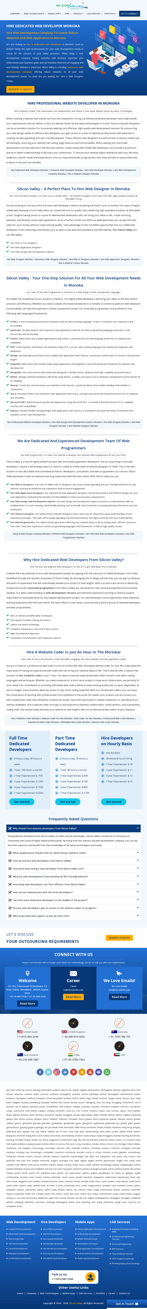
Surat (113, 1185)
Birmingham (113, 1094)
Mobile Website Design (87, 1239)
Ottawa (115, 1164)
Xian (93, 1202)
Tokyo (89, 1189)
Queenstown (75, 1173)
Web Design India (16, 1239)
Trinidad (40, 1193)
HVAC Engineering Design (123, 1258)
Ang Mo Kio (66, 1090)
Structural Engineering (121, 1244)
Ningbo (119, 1160)
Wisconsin (40, 1202)
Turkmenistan (105, 1193)
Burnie (66, 1102)
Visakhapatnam (102, 1198)
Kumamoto (135, 1135)
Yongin (118, 1202)
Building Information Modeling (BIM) (125, 1230)
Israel (70, 1131)
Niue (126, 1160)
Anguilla (83, 1090)
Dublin (96, 1115)
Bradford (31, 1098)
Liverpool (103, 1139)
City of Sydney (21, 1106)
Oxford (137, 1164)
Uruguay (136, 1193)
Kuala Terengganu (105, 1135)
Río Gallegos (127, 1173)
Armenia (28, 1094)
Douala (76, 1115)
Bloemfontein (126, 1094)
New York (20, 1160)
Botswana (21, 1098)
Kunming (10, 1139)
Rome (31, 1177)
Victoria (62, 1198)
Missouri (60, 1148)
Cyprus (123, 1110)
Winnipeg (19, 1202)
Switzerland (30, 1189)
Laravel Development (18, 1248)
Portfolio (100, 1293)
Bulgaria (16, 1102)
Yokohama (108, 1202)
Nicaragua (63, 1160)
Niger (76, 1160)
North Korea (33, 1164)
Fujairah (113, 1119)
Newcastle (44, 1160)
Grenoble (46, 1123)
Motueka (106, 1152)
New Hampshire (102, 1156)
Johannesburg (91, 1131)
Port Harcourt (51, 1169)
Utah (23, 1198)
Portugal (94, 1169)
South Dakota (122, 1181)
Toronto (116, 1189)
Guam (78, 1123)
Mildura (136, 1144)
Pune (53, 1173)
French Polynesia (100, 1119)
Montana (10, 1152)
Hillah (77, 1127)
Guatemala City (112, 1123)
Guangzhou (87, 1123)
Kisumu (137, 1131)
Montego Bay (22, 1152)
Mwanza (55, 1156)
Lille (79, 1139)
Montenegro (36, 1152)
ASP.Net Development (18, 1243)
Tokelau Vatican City (67, 1189)
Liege (75, 1139)
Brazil (49, 1098)
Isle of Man (61, 1131)
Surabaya (106, 1185)
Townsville (135, 1189)
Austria (84, 1094)
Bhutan (103, 1094)
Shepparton (98, 1177)
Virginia (91, 1198)
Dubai (83, 1115)
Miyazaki (76, 1148)
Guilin (130, 1123)
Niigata (91, 1160)
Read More (27, 1003)
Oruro (81, 1164)
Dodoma (25, 1115)
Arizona (9, 1094)
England (126, 1115)
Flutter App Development (88, 1258)
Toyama (9, 1193)
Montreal (59, 1152)
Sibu (138, 1177)
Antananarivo (94, 1090)
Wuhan (71, 1202)
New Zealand (33, 1160)
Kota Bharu (56, 1135)
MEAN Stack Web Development (22, 1234)
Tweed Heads (126, 1193)
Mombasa (95, 1148)
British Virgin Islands (89, 1098)
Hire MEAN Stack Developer (55, 1258)
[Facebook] (40, 1072)
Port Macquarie (65, 1169)
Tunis (77, 1193)
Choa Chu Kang (103, 1102)
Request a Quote (20, 89)
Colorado (95, 1106)
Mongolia (125, 1148)
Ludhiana (22, 1144)
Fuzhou (129, 1119)
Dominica (39, 1115)
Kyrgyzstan (54, 1139)
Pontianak (18, 1169)
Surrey (130, 1185)
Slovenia (53, 1181)
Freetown (63, 1119)
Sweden (20, 1189)
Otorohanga (105, 1164)
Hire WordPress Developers (55, 1248)
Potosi (111, 1169)
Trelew (28, 1193)
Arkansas (19, 1094)
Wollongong (61, 1202)
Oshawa (95, 1164)
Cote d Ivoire (82, 1110)
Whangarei (125, 1198)
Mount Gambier (119, 1152)
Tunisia (83, 1193)
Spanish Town (39, 1185)
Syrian (54, 1189)
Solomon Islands (72, 1181)
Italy (76, 1131)
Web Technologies (49, 1293)
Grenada (37, 1123)
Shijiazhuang (123, 1177)
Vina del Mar (81, 1198)
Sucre (77, 1185)
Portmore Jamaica (81, 1169)
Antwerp (117, 1090)
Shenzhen (87, 1177)
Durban (111, 1115)
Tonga (96, 1189)
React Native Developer (88, 1243)
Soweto (22, 1185)
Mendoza (86, 1144)
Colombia (85, 1106)
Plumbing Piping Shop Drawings (125, 1263)
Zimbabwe (11, 1206)
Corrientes (60, 1110)
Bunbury (25, 1102)
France (46, 1119)
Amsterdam (46, 1090)
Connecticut (18, 1110)
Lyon (72, 1144)
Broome (103, 1098)
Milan (130, 1144)
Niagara (54, 1160)
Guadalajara (56, 1123)
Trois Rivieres (57, 1193)
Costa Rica (70, 1110)
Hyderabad (11, 1131)
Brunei (118, 1098)
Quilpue (94, 1173)
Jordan (115, 1131)
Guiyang (23, 1127)
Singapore (22, 1181)
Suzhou (137, 1185)
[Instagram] (57, 1072)
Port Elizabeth (37, 1169)
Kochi (39, 1135)
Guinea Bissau (12, 1127)
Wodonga (50, 1202)
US (15, 1198)
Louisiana (130, 1139)
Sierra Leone (11, 1181)
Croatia (101, 1110)
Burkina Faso (56, 1102)
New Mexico (129, 1156)
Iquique (26, 1131)
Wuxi (78, 1202)
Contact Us (124, 1293)
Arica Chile (135, 1090)
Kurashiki (19, 1139)
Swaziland (10, 1189)
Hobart (100, 1127)
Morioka (80, 1152)
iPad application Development (91, 1248)
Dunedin (103, 1115)
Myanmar (65, 1156)
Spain (29, 1185)
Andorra (56, 1090)
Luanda (14, 1144)
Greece (18, 1123)
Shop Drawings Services (122, 1253)
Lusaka (38, 1144)
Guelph (124, 1123)
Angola (75, 1090)
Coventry (93, 1110)
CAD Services (85, 1293)
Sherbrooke (110, 1177)
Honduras (116, 1127)
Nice (71, 1160)
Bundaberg (35, 1102)
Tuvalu (115, 1193)
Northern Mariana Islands (51, 1164)
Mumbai (20, 1156)
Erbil (16, 1119)
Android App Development (89, 1234)
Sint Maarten (34, 1181)
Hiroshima (91, 1127)
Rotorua (46, 1177)
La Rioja (78, 1144)
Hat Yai (48, 1127)
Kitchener (21, 1135)
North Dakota (21, 1164)
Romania (24, 1177)
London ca (120, 1139)
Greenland (27, 1123)
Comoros (124, 1106)
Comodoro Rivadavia (109, 1106)
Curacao (115, 1110)
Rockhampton (12, 1177)
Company (31, 1293)
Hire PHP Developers (52, 1234)
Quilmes (85, 1173)
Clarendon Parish (37, 1106)
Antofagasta (106, 1090)
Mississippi (50, 1148)
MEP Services (118, 1249)
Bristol (75, 1098)
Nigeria (83, 1160)
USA (18, 1198)
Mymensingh (77, 1156)
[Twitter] (48, 1072)
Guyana (31, 1127)
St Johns (59, 1185)
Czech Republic (133, 1110)
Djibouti (16, 1115)
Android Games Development (90, 1253)
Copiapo (41, 1110)
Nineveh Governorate (105, 1160)
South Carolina (108, 1181)
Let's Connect (129, 13)
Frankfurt (54, 1119)
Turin (89, 1193)
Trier (33, 1193)
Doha (32, 1115)
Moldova (85, 1148)
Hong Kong (127, 1127)
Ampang (36, 1090)
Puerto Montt (21, 1173)
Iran (32, 1131)
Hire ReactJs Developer (53, 1243)
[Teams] (98, 1072)
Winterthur (29, 1202)
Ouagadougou (126, 1164)
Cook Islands (31, 1110)
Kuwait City (37, 1139)
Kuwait (27, 1139)
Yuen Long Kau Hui (131, 1202)
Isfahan (51, 1131)
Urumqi (9, 1198)
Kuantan (117, 1135)
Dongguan (67, 1115)
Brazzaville (57, 1098)
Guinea (137, 1123)
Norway (67, 1164)
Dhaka (9, 1115)
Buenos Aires (129, 1098)
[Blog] (82, 1072)
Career (111, 1293)
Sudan (84, 1185)
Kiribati (123, 1131)
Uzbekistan (43, 1198)
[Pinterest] (73, 1072)
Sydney (40, 1189)
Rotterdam (56, 1177)
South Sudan (12, 1185)
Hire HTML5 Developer (52, 1229)
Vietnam (70, 1198)
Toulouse (126, 1189)
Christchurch (128, 1102)
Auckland (54, 1094)
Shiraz (132, 1177)
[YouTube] (90, 1072)
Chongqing (116, 1102)
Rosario (38, 1177)
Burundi (73, 1102)
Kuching (125, 1135)
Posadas (103, 1169)
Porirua (27, 1169)
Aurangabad (65, 1094)
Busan (81, 1102)
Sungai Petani (94, 1185)
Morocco (90, 1152)
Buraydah (45, 1102)
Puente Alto (128, 1169)
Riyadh (137, 1173)
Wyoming (86, 1202)
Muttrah (46, 1156)
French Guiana (85, 1119)
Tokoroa (82, 1189)
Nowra (75, 1164)
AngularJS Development (19, 1253)
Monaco (106, 1148)
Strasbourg (69, 1185)
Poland (9, 1169)
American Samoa (24, 1090)
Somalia (84, 1181)
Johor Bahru (105, 1131)
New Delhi (89, 1156)
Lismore (85, 1139)
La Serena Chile (62, 1144)
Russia (71, 1177)
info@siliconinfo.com (119, 989)
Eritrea (22, 1119)
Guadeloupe (69, 1123)
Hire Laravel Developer (53, 1239)
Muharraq (10, 1156)
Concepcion (135, 1106)
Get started (21, 802)
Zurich (19, 1206)
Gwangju (40, 1127)
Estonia (29, 1119)
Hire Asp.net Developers (53, 1253)
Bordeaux (10, 1098)
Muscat (37, 1156)
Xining (99, 1202)
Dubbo (89, 1115)
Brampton (40, 1098)
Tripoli (47, 1193)
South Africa (94, 1181)
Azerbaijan (94, 1094)
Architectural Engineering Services (123, 1237)
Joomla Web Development (20, 1258)
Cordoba (50, 1110)
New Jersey (117, 1156)
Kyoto (45, 1139)
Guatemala (99, 1123)
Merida (95, 1144)
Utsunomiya (31, 1198)
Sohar (61, 1181)
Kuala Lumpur (90, 1135)
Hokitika (107, 1127)
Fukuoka (121, 1119)
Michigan (122, 1144)
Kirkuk (129, 1131)
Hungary (136, 1127)
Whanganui (115, 1198)
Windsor (10, 1202)
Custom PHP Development (20, 1229)
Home (20, 1293)
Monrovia (135, 1148)
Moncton (115, 1148)
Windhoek (135, 1198)
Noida (131, 1160)
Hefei (61, 1127)
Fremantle (73, 1119)
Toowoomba (106, 1189)
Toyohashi (19, 1193)
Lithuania (94, 1139)
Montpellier (48, 1152)
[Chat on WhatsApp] (107, 1072)
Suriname (121, 1185)
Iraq (37, 1131)
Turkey (95, 1193)
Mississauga (37, 1148)
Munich (29, 1156)
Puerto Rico (34, 1173)
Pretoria (118, 1169)
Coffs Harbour (65, 1106)
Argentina (125, 1090)
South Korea (134, 1181)
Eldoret (119, 1115)
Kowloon (79, 1135)
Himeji (83, 1127)
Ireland (43, 1131)
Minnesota (11, 1148)
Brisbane (67, 1098)
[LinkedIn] (65, 1072)
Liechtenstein (66, 1139)
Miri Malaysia (24, 1148)
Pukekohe (45, 1173)
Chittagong (90, 1102)
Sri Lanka (50, 1185)
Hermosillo (69, 1127)
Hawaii (55, 1127)
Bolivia (137, 1094)
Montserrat (70, 1152)
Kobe (34, 1135)
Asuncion (44, 1094)
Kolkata (46, 1135)
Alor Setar (10, 1090)
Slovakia (45, 1181)
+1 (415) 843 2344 (62, 1279)
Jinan (82, 1131)
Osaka (88, 1164)
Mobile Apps (69, 1293)
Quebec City (62, 1173)
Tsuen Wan (69, 1193)
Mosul (98, 1152)
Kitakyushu (11, 1135)
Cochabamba (52, 1106)
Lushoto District (48, 1144)
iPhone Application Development (92, 1229)
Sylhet (47, 1189)
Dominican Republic (53, 1115)
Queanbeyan (104, 1173)
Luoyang (30, 1144)
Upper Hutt (53, 1198)
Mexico (102, 1144)
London (111, 1139)
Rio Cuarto (116, 1173)
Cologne (76, 1106)
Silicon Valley (75, 1303)
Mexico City (112, 1144)
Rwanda (78, 1177)
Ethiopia (37, 1119)
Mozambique (134, 1152)
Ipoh (19, 1131)
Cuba (108, 1110)
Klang (28, 1135)
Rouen (64, 1177)
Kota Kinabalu (68, 1135)
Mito (68, 1148)
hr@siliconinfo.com (73, 989)
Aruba (36, 1094)
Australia (76, 1094)
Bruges (111, 1098)
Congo (9, 1110)
